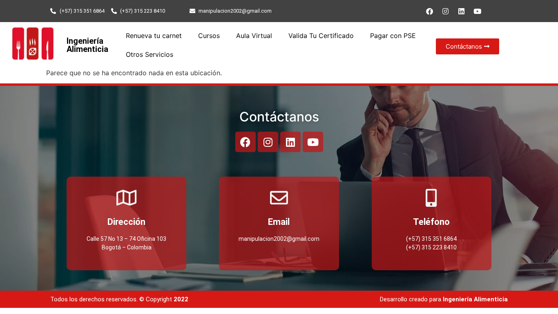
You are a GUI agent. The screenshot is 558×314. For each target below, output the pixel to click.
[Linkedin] (461, 11)
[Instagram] (445, 11)
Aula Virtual (254, 35)
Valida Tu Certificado (321, 35)
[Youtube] (477, 11)
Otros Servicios (149, 54)
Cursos (209, 35)
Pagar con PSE (393, 35)
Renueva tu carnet (154, 35)
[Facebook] (429, 11)
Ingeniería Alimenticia (87, 45)
